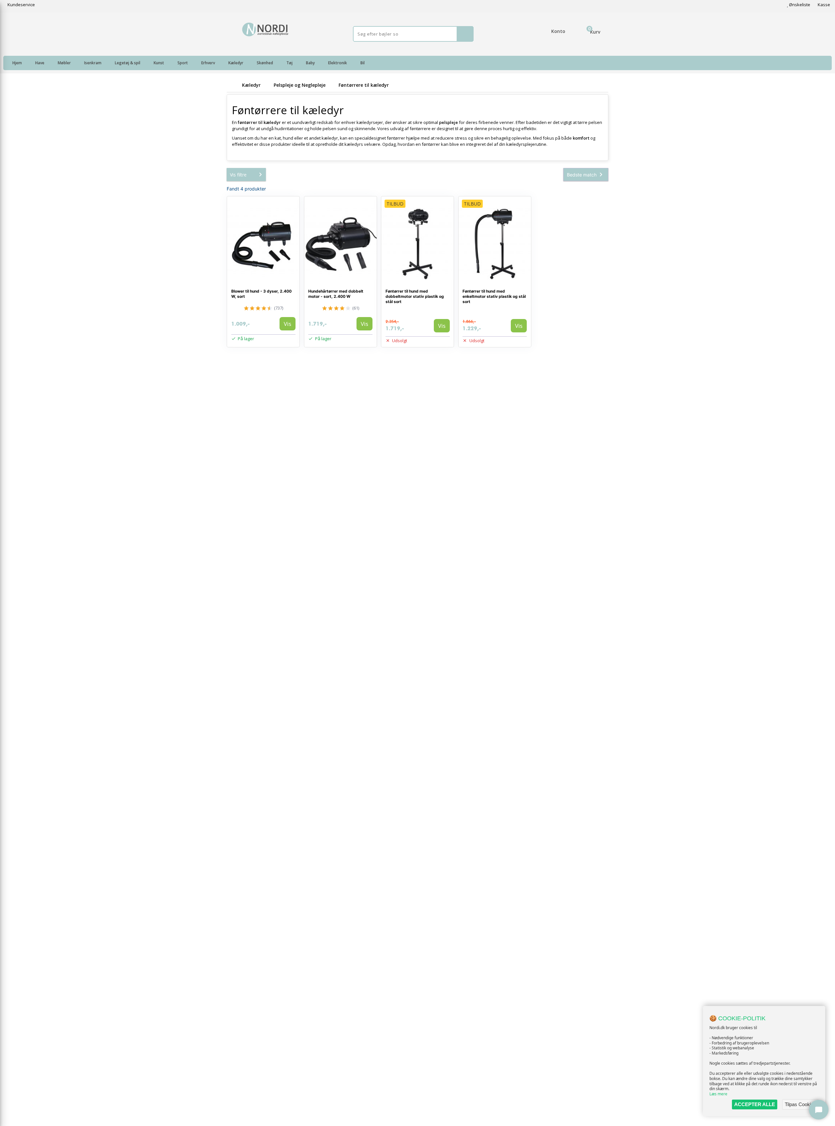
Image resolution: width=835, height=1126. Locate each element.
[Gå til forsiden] (233, 85)
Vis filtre (238, 175)
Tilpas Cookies (800, 1104)
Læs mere (718, 1094)
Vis (287, 323)
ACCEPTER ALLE (754, 1104)
